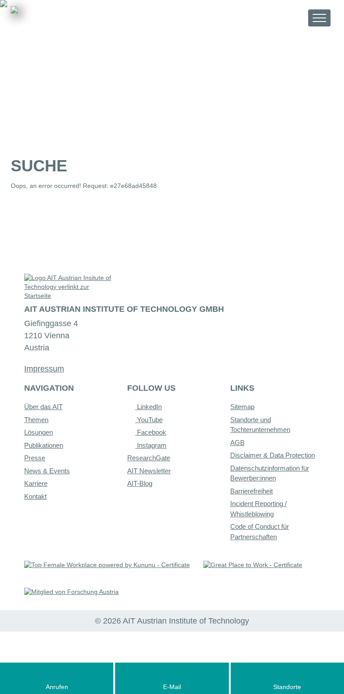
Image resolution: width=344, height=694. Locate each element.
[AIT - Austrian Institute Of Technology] (60, 21)
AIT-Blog (139, 483)
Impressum (44, 368)
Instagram (151, 445)
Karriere (35, 483)
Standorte (287, 686)
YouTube (149, 419)
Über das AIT (43, 406)
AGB (237, 442)
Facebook (150, 432)
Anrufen (57, 686)
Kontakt (35, 496)
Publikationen (43, 445)
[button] (293, 18)
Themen (36, 419)
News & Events (47, 471)
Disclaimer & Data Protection (272, 455)
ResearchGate (148, 458)
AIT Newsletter (149, 471)
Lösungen (38, 432)
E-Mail (172, 686)
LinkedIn (148, 406)
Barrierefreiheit (251, 491)
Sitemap (242, 406)
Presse (34, 458)
